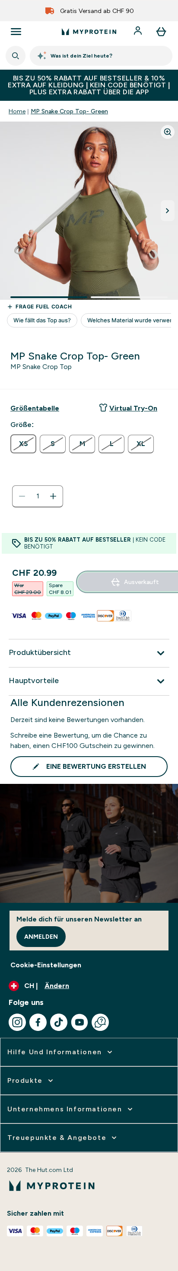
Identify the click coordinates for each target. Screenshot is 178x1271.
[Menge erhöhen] (53, 496)
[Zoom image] (168, 132)
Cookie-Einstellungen (45, 965)
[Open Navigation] (16, 32)
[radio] (23, 443)
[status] (38, 496)
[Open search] (15, 55)
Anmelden (41, 936)
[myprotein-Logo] (89, 31)
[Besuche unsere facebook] (38, 1022)
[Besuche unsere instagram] (17, 1022)
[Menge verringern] (22, 496)
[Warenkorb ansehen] (161, 32)
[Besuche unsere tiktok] (58, 1022)
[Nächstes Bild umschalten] (168, 210)
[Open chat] (100, 1022)
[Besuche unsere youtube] (79, 1022)
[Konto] (138, 32)
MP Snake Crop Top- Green (69, 111)
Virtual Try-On (133, 408)
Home (17, 111)
